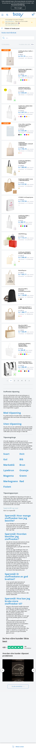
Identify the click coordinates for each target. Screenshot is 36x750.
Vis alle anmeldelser (17, 686)
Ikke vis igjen (18, 8)
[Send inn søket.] (4, 38)
